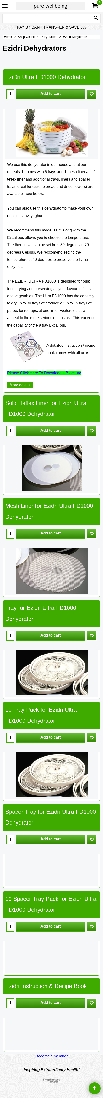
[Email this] (67, 1061)
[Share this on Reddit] (61, 1061)
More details (20, 385)
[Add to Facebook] (35, 1061)
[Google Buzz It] (51, 1061)
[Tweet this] (40, 1061)
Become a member (51, 1056)
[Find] (96, 18)
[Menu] (5, 6)
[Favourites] (91, 94)
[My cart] (94, 6)
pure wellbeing (50, 6)
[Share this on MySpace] (45, 1061)
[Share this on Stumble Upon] (56, 1061)
